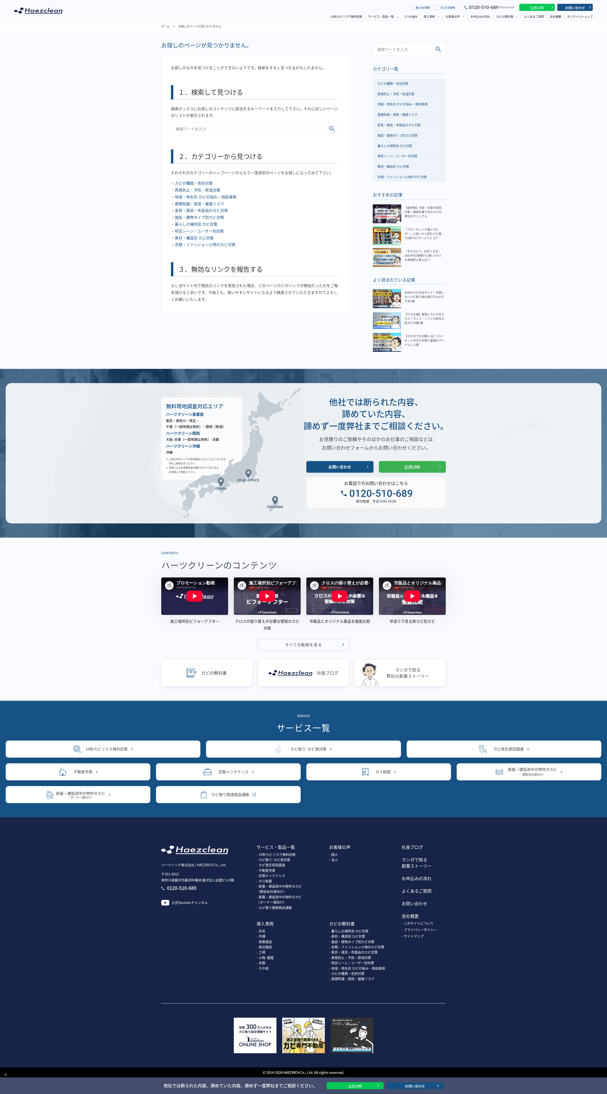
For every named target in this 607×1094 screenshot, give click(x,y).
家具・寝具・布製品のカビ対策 (201, 210)
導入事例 (429, 16)
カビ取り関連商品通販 (230, 794)
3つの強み (411, 16)
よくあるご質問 (534, 16)
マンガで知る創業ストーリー (417, 862)
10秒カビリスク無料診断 (346, 16)
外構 (262, 936)
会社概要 (555, 16)
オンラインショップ (580, 16)
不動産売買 (83, 771)
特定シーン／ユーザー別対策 (199, 231)
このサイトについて (419, 923)
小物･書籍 (266, 957)
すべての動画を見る (303, 644)
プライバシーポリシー (420, 929)
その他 (264, 968)
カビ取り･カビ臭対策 (308, 749)
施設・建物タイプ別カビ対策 (199, 217)
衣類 (262, 962)
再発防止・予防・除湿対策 (197, 190)
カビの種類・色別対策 (194, 183)
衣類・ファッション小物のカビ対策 (205, 244)
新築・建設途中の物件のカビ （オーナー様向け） (279, 899)
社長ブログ (327, 673)
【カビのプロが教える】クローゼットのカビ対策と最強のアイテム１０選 (424, 340)
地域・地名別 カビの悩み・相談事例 (205, 197)
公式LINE (537, 7)
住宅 (262, 931)
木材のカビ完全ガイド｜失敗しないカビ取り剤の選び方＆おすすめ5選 (424, 296)
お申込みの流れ (480, 16)
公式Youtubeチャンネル (190, 902)
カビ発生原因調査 (508, 749)
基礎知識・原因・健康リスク (199, 203)
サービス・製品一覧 (381, 16)
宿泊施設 (265, 946)
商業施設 (265, 941)
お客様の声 (453, 16)
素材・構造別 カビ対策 (194, 238)
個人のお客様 (423, 7)
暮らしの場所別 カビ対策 (196, 224)
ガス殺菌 (383, 771)
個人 (334, 854)
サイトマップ (414, 936)
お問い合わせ (575, 7)
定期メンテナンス (233, 771)
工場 (262, 952)
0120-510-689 (483, 7)
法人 (334, 859)
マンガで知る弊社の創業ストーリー (407, 673)
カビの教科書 (504, 16)
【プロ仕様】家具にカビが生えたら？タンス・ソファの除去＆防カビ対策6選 (424, 318)
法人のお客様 (448, 7)
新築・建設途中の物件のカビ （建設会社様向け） (279, 889)
